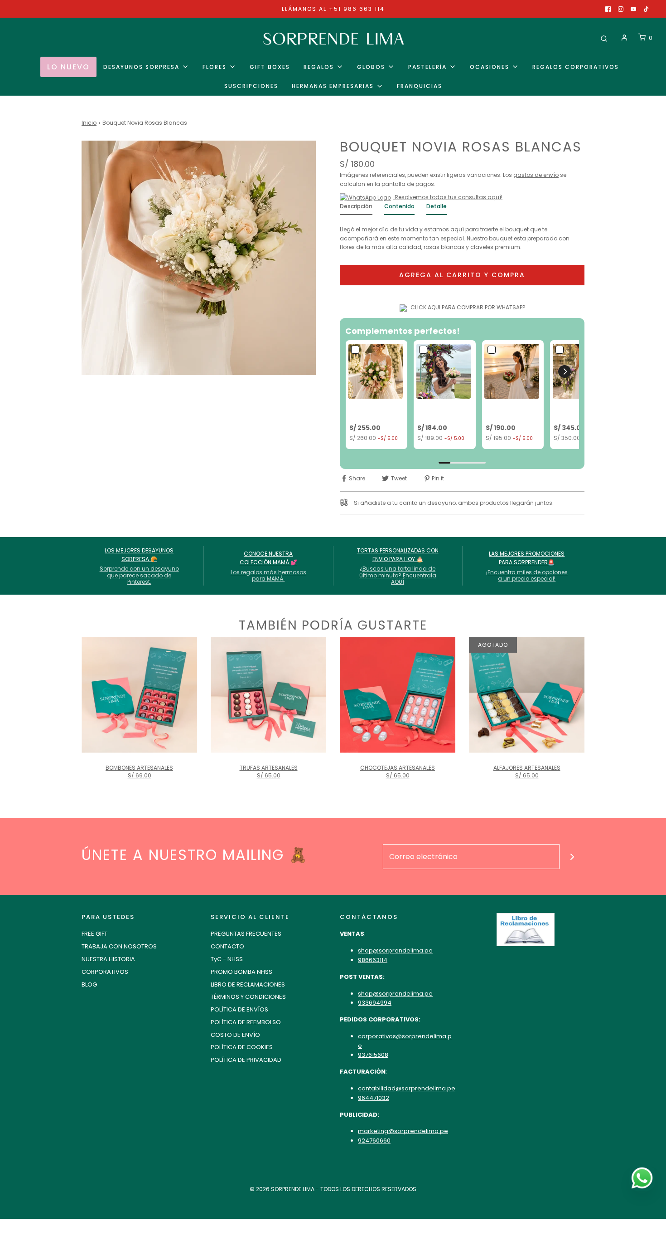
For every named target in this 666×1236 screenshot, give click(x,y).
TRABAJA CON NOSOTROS (119, 946)
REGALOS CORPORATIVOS (575, 67)
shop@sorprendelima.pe (395, 950)
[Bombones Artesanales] (139, 695)
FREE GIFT (94, 933)
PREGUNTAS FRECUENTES (246, 933)
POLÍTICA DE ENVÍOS (239, 1009)
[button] (564, 371)
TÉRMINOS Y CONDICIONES (248, 996)
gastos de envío (536, 175)
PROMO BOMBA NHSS (241, 971)
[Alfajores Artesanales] (526, 695)
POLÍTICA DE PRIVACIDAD (246, 1059)
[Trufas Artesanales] (268, 695)
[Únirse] (572, 856)
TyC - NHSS (227, 959)
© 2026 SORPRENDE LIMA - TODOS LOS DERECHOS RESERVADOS (333, 1189)
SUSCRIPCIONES (251, 86)
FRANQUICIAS (419, 86)
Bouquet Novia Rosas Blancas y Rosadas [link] (442, 411)
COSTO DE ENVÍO (235, 1035)
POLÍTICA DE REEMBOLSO (246, 1022)
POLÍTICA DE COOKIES (242, 1047)
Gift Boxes (270, 67)
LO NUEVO (68, 67)
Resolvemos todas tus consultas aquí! (447, 197)
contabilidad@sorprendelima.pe (406, 1088)
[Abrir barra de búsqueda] (604, 38)
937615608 (373, 1054)
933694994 (374, 1002)
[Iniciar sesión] (624, 37)
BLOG (89, 984)
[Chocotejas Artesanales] (397, 695)
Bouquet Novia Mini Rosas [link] (508, 411)
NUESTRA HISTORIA (108, 959)
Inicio (89, 123)
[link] (376, 371)
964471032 (373, 1098)
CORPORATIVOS (105, 971)
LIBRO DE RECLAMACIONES (248, 984)
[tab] (356, 208)
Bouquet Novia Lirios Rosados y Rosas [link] (373, 411)
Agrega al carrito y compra (462, 274)
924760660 (374, 1140)
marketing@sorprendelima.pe (403, 1131)
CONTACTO (227, 946)
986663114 (372, 960)
